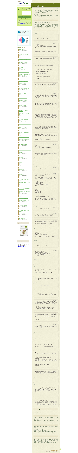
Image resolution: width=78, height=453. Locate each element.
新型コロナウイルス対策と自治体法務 (24, 133)
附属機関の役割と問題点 (23, 203)
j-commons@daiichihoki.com (22, 23)
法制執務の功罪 (23, 163)
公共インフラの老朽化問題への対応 (24, 55)
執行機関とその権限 (23, 219)
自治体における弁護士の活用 (23, 130)
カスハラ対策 (23, 68)
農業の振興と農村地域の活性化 (23, 63)
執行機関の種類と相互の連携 (23, 142)
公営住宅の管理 (23, 135)
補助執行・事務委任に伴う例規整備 (24, 137)
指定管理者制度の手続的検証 (23, 145)
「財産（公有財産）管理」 (23, 208)
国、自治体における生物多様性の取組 (24, 72)
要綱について (23, 108)
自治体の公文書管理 (23, 50)
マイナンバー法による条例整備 (23, 198)
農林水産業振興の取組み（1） (23, 101)
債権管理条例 (23, 153)
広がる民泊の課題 (21, 155)
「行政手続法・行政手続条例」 (23, 206)
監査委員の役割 (23, 167)
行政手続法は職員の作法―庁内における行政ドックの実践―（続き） (25, 75)
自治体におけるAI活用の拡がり (23, 81)
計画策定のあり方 (23, 103)
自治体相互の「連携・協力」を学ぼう (24, 186)
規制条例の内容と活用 (23, 172)
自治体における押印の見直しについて (24, 128)
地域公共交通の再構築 (23, 70)
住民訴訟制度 (23, 158)
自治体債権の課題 (23, 175)
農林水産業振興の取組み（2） (23, 98)
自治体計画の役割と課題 (22, 122)
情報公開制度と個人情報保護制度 (23, 160)
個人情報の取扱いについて (54, 450)
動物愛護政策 (23, 96)
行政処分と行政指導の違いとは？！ (24, 201)
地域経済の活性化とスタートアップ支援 (24, 65)
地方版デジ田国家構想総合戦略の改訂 (24, 89)
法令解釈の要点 (23, 86)
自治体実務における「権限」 (23, 106)
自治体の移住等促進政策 (23, 94)
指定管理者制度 (23, 216)
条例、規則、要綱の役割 (23, 84)
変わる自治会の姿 (23, 91)
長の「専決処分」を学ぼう (23, 177)
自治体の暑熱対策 (23, 57)
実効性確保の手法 (23, 170)
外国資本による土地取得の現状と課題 (24, 52)
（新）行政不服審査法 (23, 214)
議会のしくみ (23, 165)
